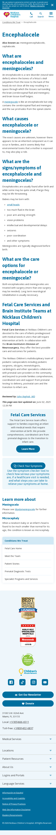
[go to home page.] (15, 15)
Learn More (28, 449)
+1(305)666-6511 (19, 722)
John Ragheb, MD (26, 396)
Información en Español (12, 793)
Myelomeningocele (25, 509)
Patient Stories (12, 563)
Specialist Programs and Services (21, 579)
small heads (13, 204)
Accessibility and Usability (13, 798)
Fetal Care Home (13, 548)
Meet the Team (12, 556)
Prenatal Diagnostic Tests (18, 571)
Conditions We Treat (11, 22)
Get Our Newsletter (30, 694)
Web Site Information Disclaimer (16, 809)
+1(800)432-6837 (23, 728)
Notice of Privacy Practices (14, 804)
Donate (30, 703)
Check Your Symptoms (29, 466)
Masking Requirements (12, 815)
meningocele (11, 101)
